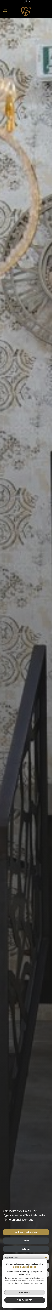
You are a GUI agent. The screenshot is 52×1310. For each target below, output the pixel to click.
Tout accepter (24, 1300)
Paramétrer (25, 1292)
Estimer (26, 1249)
